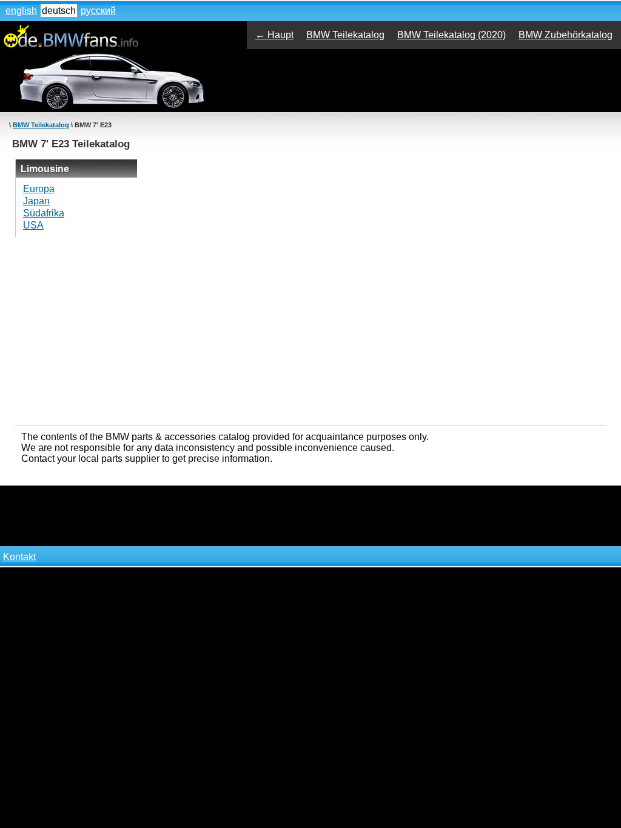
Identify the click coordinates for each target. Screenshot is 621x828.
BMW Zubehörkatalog (566, 35)
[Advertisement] (310, 331)
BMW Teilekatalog (345, 35)
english (21, 10)
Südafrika (43, 213)
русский (98, 10)
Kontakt (19, 557)
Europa (39, 189)
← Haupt (274, 35)
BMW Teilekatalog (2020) (451, 35)
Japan (36, 201)
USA (33, 225)
